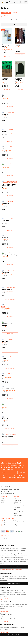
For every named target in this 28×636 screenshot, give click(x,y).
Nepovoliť (2, 599)
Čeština (15, 12)
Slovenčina (5, 15)
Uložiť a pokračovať (14, 634)
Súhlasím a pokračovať (14, 566)
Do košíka (7, 56)
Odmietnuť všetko (4, 569)
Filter (14, 24)
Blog (15, 509)
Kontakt (16, 504)
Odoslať (22, 472)
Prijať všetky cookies (14, 583)
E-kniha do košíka (10, 299)
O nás (15, 498)
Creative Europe (18, 515)
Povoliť (6, 599)
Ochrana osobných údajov (19, 477)
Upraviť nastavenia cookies (15, 569)
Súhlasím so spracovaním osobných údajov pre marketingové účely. (14, 476)
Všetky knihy (6, 12)
